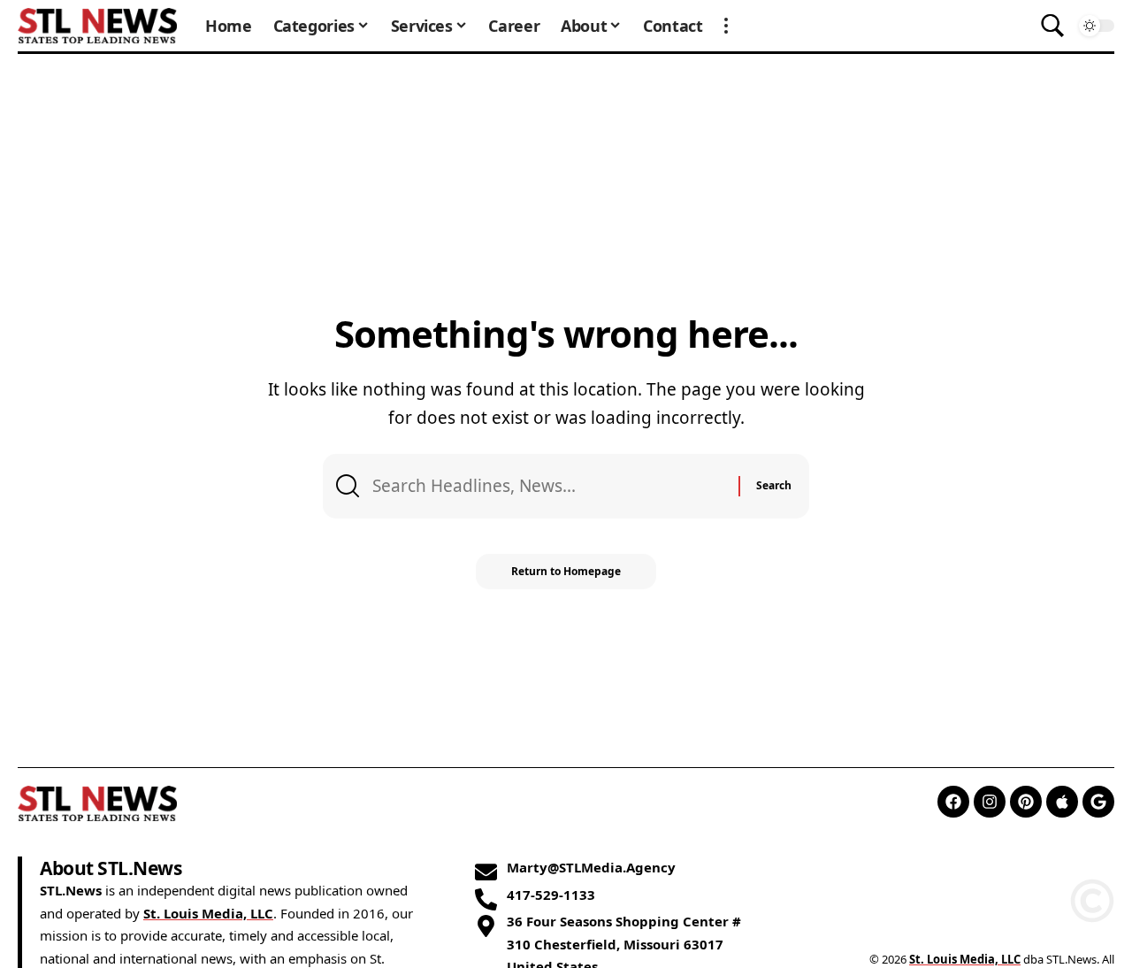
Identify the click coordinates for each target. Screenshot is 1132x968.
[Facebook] (953, 802)
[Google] (1098, 802)
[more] (726, 25)
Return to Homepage (566, 571)
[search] (1052, 25)
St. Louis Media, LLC (208, 913)
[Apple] (1062, 802)
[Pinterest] (1026, 802)
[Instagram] (990, 802)
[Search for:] (548, 486)
